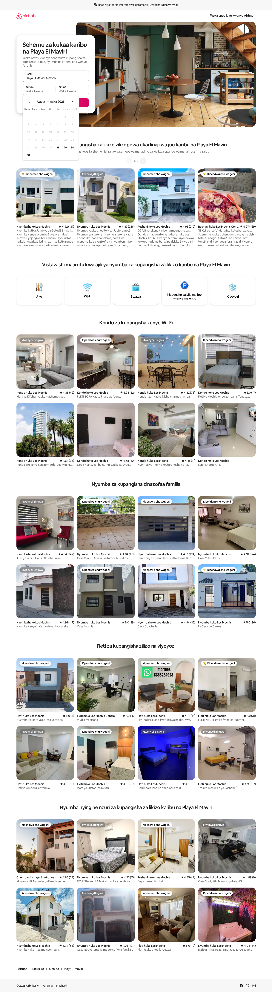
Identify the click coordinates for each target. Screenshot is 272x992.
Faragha (48, 985)
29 (65, 147)
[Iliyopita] (129, 161)
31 (28, 155)
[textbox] (39, 91)
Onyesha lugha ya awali (164, 5)
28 (57, 147)
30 (72, 147)
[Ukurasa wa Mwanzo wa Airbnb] (26, 16)
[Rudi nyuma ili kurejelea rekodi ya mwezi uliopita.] (29, 102)
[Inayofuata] (143, 161)
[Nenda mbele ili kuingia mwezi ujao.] (72, 102)
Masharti (61, 985)
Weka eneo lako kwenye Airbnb (231, 16)
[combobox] (56, 78)
